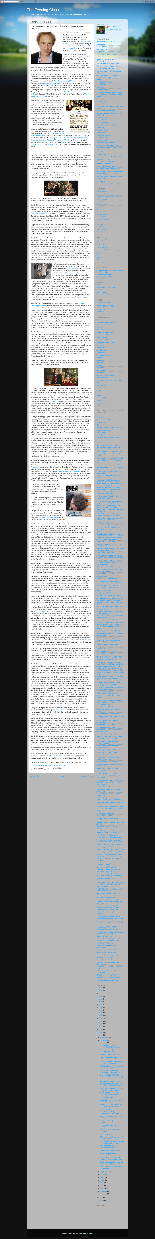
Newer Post (36, 776)
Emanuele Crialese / (108, 588)
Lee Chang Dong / (109, 606)
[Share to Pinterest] (61, 768)
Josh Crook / (104, 590)
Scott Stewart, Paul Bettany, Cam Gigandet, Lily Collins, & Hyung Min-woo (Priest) (109, 901)
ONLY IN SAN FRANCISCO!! (110, 1150)
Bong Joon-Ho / (105, 707)
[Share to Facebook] (59, 768)
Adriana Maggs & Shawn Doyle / (107, 758)
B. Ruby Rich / (109, 854)
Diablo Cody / (107, 578)
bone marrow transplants (50, 517)
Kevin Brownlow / (108, 560)
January (103, 1194)
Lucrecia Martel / (106, 761)
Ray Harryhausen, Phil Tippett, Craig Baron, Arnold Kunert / (110, 672)
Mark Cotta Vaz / (104, 957)
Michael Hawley (102, 425)
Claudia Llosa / (108, 739)
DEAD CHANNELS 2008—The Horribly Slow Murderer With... (111, 1158)
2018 (101, 1007)
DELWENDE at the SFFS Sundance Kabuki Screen (110, 1046)
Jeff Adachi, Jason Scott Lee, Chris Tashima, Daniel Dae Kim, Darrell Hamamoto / (109, 447)
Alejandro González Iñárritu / (108, 700)
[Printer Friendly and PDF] (41, 769)
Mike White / (109, 975)
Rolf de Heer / (105, 593)
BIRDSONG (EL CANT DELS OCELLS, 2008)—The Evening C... (111, 1076)
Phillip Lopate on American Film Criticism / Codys (107, 742)
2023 (101, 993)
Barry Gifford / (106, 651)
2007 (101, 1197)
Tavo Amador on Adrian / (109, 465)
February (103, 1191)
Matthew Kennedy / (108, 713)
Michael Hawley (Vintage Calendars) (109, 427)
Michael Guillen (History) (105, 420)
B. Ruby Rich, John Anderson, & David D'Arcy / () (110, 858)
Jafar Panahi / (104, 815)
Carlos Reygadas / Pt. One (110, 849)
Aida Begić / (103, 522)
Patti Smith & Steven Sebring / (109, 890)
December (104, 1037)
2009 (101, 1032)
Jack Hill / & (108, 682)
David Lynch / (106, 752)
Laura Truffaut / (107, 927)
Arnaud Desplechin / (110, 598)
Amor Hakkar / (108, 662)
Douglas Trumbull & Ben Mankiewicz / (110, 933)
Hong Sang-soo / (109, 688)
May (102, 1183)
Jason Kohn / (105, 724)
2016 (101, 1013)
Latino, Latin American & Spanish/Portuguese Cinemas (107, 306)
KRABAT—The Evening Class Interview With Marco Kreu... (111, 1105)
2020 (101, 1002)
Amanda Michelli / (106, 773)
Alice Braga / (105, 552)
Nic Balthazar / (103, 498)
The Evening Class (43, 10)
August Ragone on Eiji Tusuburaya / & (109, 831)
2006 (101, 1200)
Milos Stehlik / (106, 897)
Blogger (90, 1233)
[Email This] (53, 768)
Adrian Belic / (107, 525)
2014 (101, 1018)
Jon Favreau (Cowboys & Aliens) (108, 631)
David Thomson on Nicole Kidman (108, 916)
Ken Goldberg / (105, 654)
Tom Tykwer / (104, 936)
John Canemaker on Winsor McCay (109, 567)
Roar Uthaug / (105, 943)
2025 (101, 991)
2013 (101, 1021)
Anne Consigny (72, 268)
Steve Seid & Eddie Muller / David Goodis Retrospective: (108, 870)
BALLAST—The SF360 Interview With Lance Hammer (111, 1101)
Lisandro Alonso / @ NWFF (109, 451)
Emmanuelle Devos (37, 144)
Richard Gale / (109, 641)
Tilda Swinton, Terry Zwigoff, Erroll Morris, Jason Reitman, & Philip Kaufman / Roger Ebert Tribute (108, 907)
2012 (101, 1024)
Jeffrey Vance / (106, 952)
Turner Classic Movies (104, 295)
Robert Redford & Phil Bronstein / (109, 841)
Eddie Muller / (105, 787)
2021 (101, 999)
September (104, 1172)
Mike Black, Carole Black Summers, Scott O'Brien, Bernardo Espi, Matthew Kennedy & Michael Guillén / (110, 536)
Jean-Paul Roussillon (80, 273)
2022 (101, 996)
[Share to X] (57, 768)
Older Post (87, 776)
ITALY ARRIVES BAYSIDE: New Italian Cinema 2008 (111, 1062)
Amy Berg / (107, 527)
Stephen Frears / (106, 638)
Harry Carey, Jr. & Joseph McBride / (109, 570)
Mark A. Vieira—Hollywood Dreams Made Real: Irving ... (111, 1112)
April (102, 1185)
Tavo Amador (101, 415)
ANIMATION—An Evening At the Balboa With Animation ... (111, 1071)
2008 (101, 1035)
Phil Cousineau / (107, 585)
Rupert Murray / (109, 806)
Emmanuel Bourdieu (38, 214)
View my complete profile (114, 30)
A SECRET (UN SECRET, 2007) (110, 1054)
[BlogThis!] (55, 768)
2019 (101, 1004)
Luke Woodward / (107, 980)
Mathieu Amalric (53, 144)
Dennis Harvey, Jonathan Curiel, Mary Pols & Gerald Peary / (109, 678)
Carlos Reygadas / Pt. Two (110, 852)
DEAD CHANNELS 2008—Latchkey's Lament (109, 1154)
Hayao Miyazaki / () (110, 780)
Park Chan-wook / (105, 573)
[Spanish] (105, 375)
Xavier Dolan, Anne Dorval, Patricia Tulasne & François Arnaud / (109, 602)
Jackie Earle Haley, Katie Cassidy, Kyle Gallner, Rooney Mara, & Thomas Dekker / (110, 666)
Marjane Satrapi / (106, 867)
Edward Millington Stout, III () (109, 437)
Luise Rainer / (107, 835)
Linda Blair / (105, 541)
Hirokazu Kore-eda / (105, 727)
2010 (101, 1029)
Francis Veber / (105, 960)
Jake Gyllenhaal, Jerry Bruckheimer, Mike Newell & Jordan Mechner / (110, 658)
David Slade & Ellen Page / (110, 882)
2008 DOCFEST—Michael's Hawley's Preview (109, 1146)
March (102, 1188)
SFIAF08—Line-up (106, 1097)
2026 (101, 988)
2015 (101, 1015)
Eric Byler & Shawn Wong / (106, 563)
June (102, 1180)
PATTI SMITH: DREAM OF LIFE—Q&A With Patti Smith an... (111, 1089)
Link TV (99, 290)
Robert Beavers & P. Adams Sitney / (109, 502)
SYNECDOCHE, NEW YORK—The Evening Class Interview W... (111, 1084)
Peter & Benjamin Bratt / (109, 555)
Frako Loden (101, 432)
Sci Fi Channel (101, 292)
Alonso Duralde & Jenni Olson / (109, 623)
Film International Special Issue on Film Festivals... (111, 1050)
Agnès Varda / (108, 955)
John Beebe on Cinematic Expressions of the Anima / (110, 514)
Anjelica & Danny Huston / (107, 692)
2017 (101, 1010)
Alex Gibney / (103, 649)
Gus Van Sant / (106, 950)
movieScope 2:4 (106, 1109)
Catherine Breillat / (109, 557)
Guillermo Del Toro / (109, 595)
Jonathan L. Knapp (103, 430)
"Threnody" (53, 401)
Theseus (34, 467)
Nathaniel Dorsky (102, 609)
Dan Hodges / (106, 685)
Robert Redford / (108, 837)
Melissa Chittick (102, 576)
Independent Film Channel (106, 287)
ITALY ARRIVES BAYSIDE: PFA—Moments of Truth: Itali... (111, 1058)
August (103, 1174)
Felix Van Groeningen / (106, 946)
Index (103, 302)
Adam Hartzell (101, 422)
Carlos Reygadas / (109, 844)
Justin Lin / (107, 734)
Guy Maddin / (106, 755)
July (102, 1177)
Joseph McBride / (108, 771)
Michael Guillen (113, 27)
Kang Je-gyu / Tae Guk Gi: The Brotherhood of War (107, 703)
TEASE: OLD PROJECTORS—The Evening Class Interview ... (112, 1067)
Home (61, 776)
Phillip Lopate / (109, 750)
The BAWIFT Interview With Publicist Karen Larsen (110, 1093)
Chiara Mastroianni (61, 710)
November (104, 1040)
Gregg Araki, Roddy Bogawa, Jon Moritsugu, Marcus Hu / (110, 481)
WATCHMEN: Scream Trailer (110, 1081)
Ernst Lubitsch (42, 611)
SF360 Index (100, 312)
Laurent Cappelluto (37, 745)
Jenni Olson (100, 435)
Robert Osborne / (105, 813)
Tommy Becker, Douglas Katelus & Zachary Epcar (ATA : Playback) (108, 506)
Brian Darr (100, 417)
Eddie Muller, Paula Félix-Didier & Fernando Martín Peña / (108, 798)
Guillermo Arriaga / (109, 492)
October (103, 1043)
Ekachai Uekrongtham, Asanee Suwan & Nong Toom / (110, 939)
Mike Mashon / (107, 768)
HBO (98, 285)
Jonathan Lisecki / (109, 736)
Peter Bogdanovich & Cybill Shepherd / (110, 549)
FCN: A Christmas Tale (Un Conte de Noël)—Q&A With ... (112, 1142)
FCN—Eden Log (106, 1134)
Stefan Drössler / (107, 620)
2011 (101, 1027)
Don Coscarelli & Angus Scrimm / (109, 582)
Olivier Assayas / (107, 496)
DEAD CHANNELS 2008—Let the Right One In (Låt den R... (111, 1163)
